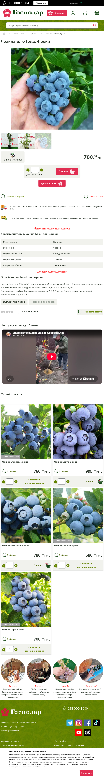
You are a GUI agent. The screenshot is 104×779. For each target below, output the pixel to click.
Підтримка (41, 3)
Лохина (34, 34)
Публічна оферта (61, 741)
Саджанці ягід (18, 34)
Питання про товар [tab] (43, 301)
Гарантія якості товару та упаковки (68, 745)
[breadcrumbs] (4, 33)
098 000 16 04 (18, 3)
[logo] (23, 16)
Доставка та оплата (10, 741)
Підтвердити (86, 773)
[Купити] (26, 432)
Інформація (74, 3)
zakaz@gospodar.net (10, 731)
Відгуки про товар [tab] (14, 301)
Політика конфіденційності (13, 745)
